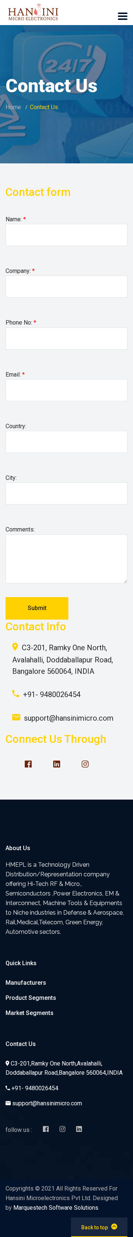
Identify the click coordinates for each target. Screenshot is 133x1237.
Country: (16, 426)
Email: (15, 374)
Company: (20, 270)
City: (11, 477)
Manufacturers (26, 982)
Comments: (20, 529)
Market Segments (30, 1012)
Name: (16, 219)
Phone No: (21, 322)
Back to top (94, 1227)
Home (13, 107)
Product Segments (31, 997)
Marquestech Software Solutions (55, 1207)
